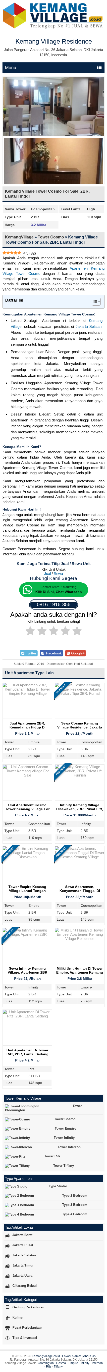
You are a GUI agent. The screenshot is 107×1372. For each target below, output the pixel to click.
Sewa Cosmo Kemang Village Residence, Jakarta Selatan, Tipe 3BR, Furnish (79, 727)
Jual (47, 573)
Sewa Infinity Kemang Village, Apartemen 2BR (27, 970)
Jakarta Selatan (89, 326)
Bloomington (45, 1363)
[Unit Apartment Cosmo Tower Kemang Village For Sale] (27, 775)
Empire (73, 1363)
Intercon (97, 1363)
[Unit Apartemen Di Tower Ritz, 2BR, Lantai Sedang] (27, 1016)
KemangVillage (19, 237)
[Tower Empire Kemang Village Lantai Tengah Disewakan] (27, 857)
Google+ (77, 653)
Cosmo (61, 1363)
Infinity (85, 1363)
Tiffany (58, 1366)
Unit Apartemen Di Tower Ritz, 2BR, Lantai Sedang (27, 1052)
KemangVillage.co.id (46, 1356)
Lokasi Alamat (71, 1356)
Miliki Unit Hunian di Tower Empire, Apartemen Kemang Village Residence (79, 972)
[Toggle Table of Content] (93, 301)
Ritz (48, 1366)
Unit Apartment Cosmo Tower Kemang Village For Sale (27, 809)
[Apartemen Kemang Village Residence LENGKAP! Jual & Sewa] (53, 27)
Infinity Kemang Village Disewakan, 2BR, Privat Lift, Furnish (79, 809)
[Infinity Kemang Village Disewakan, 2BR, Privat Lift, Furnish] (79, 775)
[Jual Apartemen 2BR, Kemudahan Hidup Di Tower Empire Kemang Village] (27, 693)
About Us (89, 1356)
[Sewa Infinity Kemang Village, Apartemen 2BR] (27, 934)
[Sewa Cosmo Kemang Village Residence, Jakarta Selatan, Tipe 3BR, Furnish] (79, 693)
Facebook (53, 653)
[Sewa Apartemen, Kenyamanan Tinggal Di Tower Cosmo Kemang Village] (79, 857)
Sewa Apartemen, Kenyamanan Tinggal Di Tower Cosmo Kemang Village (79, 893)
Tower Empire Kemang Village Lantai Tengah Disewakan (27, 891)
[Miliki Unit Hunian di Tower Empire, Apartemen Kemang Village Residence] (79, 938)
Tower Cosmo (51, 237)
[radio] (30, 631)
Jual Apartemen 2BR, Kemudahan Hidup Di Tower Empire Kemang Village (27, 729)
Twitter (30, 653)
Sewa (58, 573)
